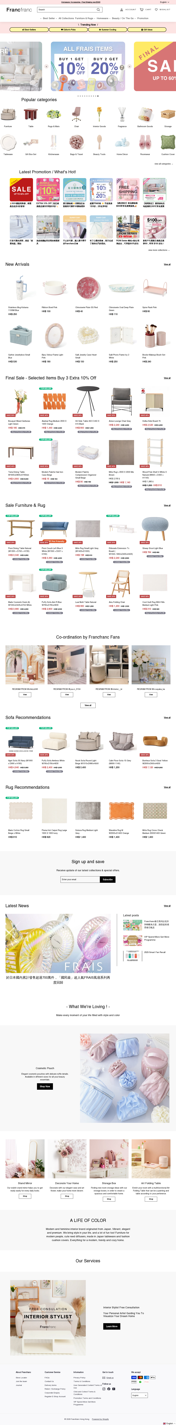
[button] (169, 1423)
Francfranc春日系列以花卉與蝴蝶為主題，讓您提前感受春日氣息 (156, 924)
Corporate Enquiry (52, 1393)
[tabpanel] (88, 66)
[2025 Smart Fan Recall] (132, 956)
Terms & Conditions (82, 1381)
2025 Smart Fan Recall (154, 952)
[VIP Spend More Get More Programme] (132, 940)
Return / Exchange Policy (55, 1389)
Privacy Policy (79, 1378)
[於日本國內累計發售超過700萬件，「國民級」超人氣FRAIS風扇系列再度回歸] (58, 943)
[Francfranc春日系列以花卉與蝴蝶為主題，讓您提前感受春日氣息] (132, 925)
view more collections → (159, 250)
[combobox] (69, 9)
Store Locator (21, 1378)
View (25, 695)
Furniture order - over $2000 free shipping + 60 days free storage (81, 2)
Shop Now (45, 1086)
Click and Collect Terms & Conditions (84, 1393)
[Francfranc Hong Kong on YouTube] (113, 1388)
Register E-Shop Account (55, 1396)
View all (167, 264)
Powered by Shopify (100, 1419)
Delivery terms (51, 1385)
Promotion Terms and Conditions (87, 1398)
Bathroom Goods (145, 126)
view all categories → (164, 164)
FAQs (47, 1378)
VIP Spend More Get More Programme (85, 1403)
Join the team (21, 1381)
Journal (19, 1385)
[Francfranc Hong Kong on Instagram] (103, 1388)
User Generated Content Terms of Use (88, 1386)
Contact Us (49, 1381)
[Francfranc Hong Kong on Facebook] (108, 1388)
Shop (25, 1196)
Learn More (111, 1326)
